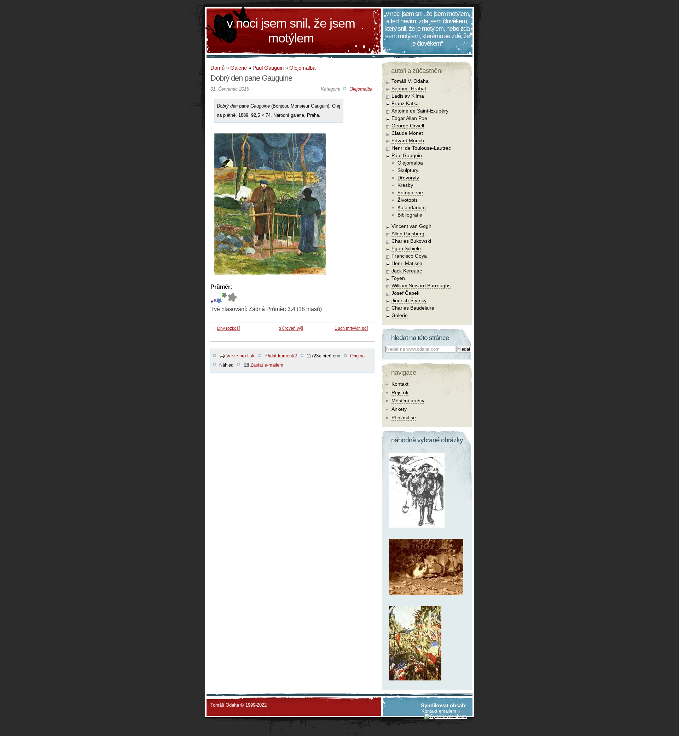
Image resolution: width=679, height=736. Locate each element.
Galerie (238, 68)
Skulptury (407, 170)
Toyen (398, 278)
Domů (217, 68)
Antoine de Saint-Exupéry (419, 111)
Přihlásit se (403, 417)
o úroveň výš (291, 328)
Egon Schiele (406, 248)
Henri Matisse (406, 263)
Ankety (399, 409)
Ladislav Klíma (407, 96)
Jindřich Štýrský (408, 300)
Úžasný (232, 298)
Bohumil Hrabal (408, 88)
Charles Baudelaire (412, 308)
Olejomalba (302, 68)
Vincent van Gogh (411, 226)
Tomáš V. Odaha (410, 81)
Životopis (407, 200)
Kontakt (399, 384)
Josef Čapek (405, 293)
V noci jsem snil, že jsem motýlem (291, 30)
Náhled (226, 365)
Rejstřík (399, 392)
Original (358, 355)
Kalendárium (411, 207)
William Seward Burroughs (421, 285)
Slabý (211, 298)
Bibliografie (409, 215)
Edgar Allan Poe (409, 118)
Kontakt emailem (439, 711)
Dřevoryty (408, 177)
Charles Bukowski (411, 241)
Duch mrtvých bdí (351, 328)
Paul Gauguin (268, 68)
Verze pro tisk (240, 355)
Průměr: (221, 287)
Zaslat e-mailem (266, 365)
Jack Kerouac (406, 271)
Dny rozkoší (228, 328)
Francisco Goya (409, 256)
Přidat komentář (281, 355)
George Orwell (407, 125)
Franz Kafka (405, 103)
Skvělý (223, 298)
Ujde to (214, 298)
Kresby (405, 185)
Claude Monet (407, 133)
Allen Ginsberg (407, 233)
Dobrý (219, 298)
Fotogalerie (410, 192)
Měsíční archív (407, 400)
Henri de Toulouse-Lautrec (421, 148)
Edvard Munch (407, 140)
